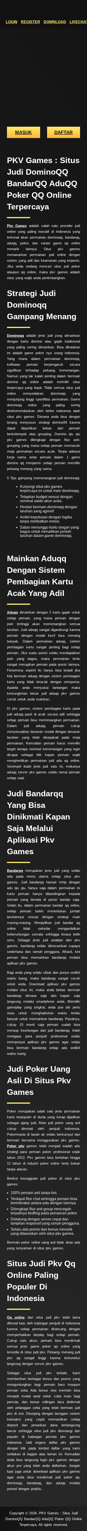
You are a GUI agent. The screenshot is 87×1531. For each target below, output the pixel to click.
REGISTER (30, 22)
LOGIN (11, 22)
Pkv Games (17, 226)
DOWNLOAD (55, 22)
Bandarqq (15, 871)
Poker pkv (15, 1146)
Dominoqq (15, 335)
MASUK (23, 132)
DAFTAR (63, 132)
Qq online (16, 1317)
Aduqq (12, 612)
